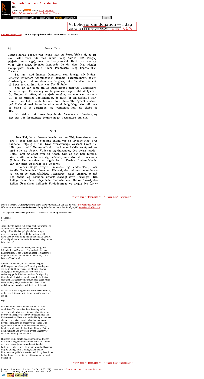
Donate (58, 18)
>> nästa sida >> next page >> (118, 197)
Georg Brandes (46, 10)
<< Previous (45, 13)
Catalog (33, 18)
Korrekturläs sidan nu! (89, 207)
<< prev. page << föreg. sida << (86, 197)
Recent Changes (46, 18)
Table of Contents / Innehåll (25, 13)
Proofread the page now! (90, 204)
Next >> (57, 13)
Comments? (69, 18)
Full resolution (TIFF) (11, 34)
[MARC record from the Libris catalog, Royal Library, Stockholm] (27, 10)
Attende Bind (49, 3)
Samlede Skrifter (24, 3)
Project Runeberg (20, 18)
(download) (72, 369)
